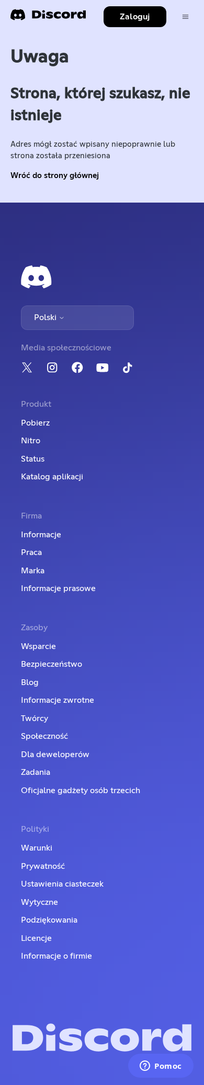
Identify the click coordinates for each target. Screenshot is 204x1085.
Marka (32, 571)
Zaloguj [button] (135, 17)
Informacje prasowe (58, 588)
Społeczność (44, 736)
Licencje (36, 938)
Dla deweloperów (55, 754)
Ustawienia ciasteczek (62, 884)
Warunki (36, 848)
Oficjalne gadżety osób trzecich (80, 790)
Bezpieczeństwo (51, 664)
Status (32, 459)
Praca (31, 552)
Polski (46, 317)
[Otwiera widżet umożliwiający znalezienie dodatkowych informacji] (161, 1067)
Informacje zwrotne (57, 700)
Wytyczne (39, 902)
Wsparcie (38, 646)
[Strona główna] (48, 18)
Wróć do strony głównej (54, 176)
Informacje (41, 534)
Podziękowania (49, 920)
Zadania (35, 772)
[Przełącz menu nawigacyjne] (185, 17)
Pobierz (35, 423)
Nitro (30, 441)
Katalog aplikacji (52, 477)
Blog (30, 682)
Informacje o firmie (56, 956)
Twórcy (34, 718)
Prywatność (43, 866)
